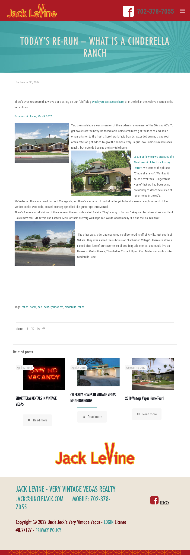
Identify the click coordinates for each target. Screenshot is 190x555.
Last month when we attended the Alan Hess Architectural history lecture (154, 162)
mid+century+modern (50, 307)
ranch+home (29, 307)
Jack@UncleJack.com (39, 499)
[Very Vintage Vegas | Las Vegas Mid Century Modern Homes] (32, 10)
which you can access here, (108, 101)
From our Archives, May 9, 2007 (33, 116)
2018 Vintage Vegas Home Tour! (144, 398)
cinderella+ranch (74, 307)
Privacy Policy (48, 530)
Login (109, 522)
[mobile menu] (183, 11)
